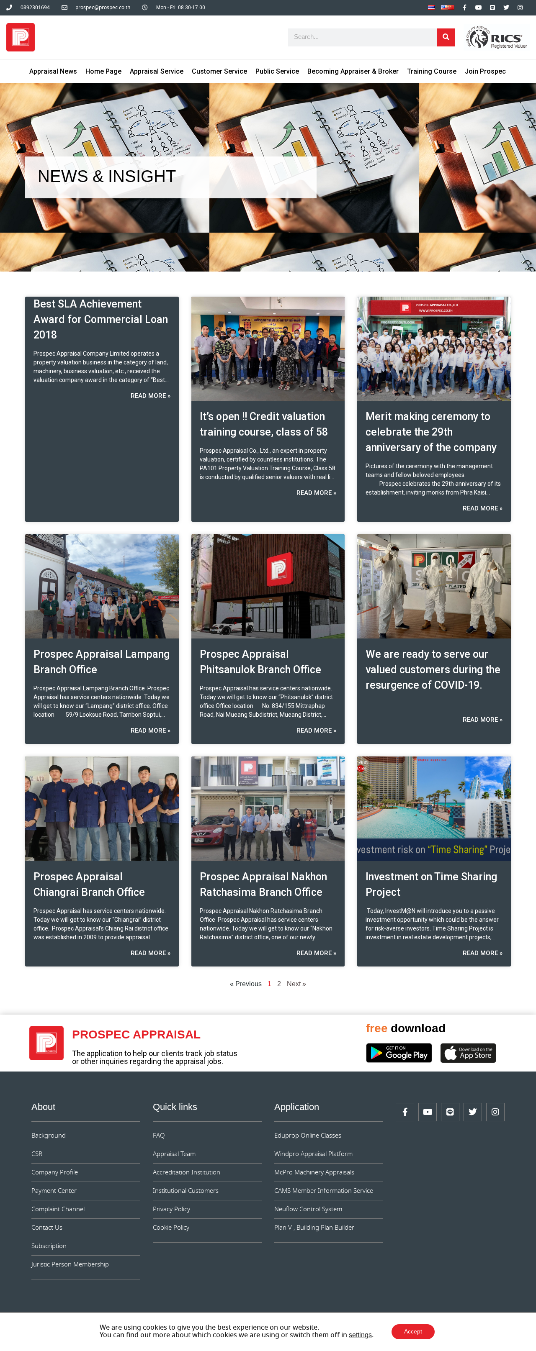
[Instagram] (520, 7)
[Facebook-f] (465, 7)
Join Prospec (485, 71)
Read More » (150, 396)
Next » (296, 984)
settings (360, 1335)
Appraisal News (53, 71)
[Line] (492, 7)
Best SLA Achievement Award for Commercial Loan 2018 (101, 319)
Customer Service (219, 71)
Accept (413, 1332)
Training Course (431, 71)
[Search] (446, 37)
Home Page (103, 71)
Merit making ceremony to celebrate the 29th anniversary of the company (431, 432)
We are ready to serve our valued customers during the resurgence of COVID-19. (433, 669)
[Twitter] (506, 7)
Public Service (277, 71)
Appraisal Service (156, 71)
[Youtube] (478, 7)
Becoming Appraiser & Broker (353, 71)
